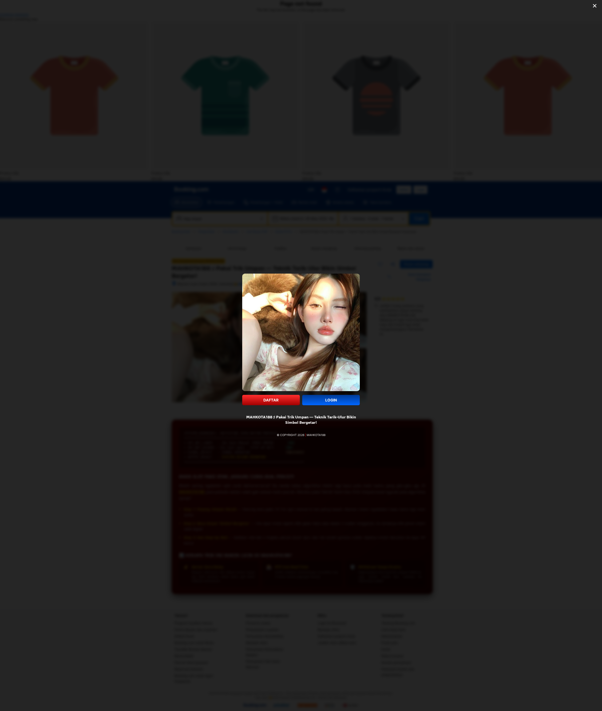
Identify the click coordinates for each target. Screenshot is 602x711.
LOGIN (331, 400)
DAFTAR (271, 400)
